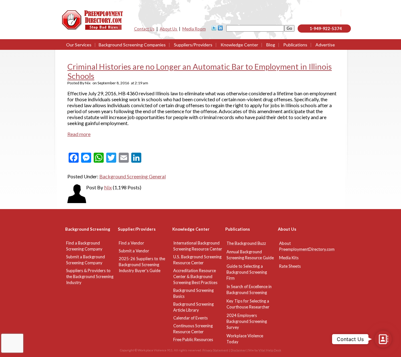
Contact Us (144, 28)
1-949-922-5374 (326, 28)
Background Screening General (132, 176)
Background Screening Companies (132, 44)
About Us (169, 28)
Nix (108, 187)
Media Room (194, 28)
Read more (79, 134)
